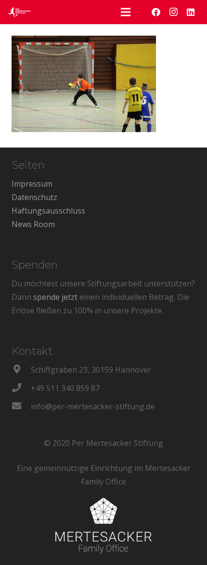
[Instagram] (173, 12)
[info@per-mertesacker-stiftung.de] (21, 406)
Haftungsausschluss (48, 210)
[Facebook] (156, 12)
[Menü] (126, 12)
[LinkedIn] (190, 12)
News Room (33, 224)
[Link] (19, 12)
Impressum (32, 183)
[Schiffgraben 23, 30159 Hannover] (21, 370)
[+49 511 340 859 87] (21, 388)
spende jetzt (55, 297)
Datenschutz (34, 197)
